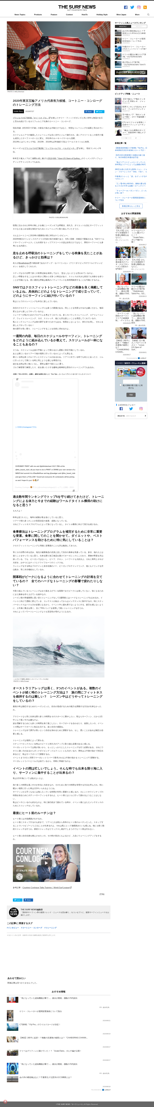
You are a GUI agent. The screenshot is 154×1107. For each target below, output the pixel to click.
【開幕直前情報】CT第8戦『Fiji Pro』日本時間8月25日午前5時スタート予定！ (131, 149)
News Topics (20, 15)
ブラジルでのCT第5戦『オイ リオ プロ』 (30, 118)
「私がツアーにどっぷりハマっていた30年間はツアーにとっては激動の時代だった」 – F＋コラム (130, 163)
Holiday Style (102, 15)
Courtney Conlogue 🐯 (23, 487)
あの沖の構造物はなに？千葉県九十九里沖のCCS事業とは (134, 33)
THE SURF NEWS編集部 (32, 909)
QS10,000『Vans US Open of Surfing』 (64, 158)
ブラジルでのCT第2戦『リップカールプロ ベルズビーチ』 (50, 148)
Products (38, 15)
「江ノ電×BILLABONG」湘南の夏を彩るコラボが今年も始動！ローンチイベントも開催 (130, 185)
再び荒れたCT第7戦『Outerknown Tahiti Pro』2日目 (134, 64)
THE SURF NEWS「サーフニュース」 (70, 1104)
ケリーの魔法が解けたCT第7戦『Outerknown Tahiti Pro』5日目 (134, 56)
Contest (69, 15)
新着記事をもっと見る (131, 206)
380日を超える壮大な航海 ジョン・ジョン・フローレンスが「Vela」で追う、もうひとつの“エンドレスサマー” (131, 170)
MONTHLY (123, 26)
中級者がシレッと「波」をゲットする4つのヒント (131, 177)
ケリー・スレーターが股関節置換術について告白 (130, 199)
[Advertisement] (58, 957)
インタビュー (13, 928)
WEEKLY (139, 26)
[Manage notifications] (5, 1102)
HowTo (85, 15)
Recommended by (96, 1089)
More (137, 15)
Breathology (24, 263)
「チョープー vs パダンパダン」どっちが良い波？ (131, 192)
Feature (54, 15)
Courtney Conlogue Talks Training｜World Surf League (46, 887)
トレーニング (51, 928)
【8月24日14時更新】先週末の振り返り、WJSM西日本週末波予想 (130, 156)
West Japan (121, 15)
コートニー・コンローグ (32, 928)
